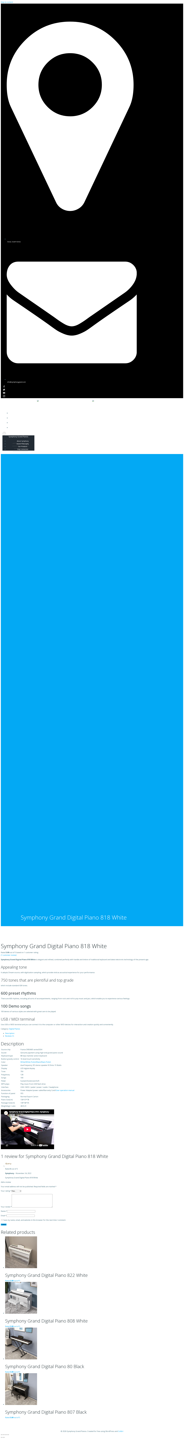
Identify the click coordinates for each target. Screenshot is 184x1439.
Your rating (6, 1191)
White (22, 1062)
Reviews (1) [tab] (9, 1036)
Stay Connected (94, 428)
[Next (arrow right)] (4, 1437)
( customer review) (9, 955)
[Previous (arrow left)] (2, 1437)
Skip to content (7, 2)
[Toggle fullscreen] (4, 1434)
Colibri (120, 1431)
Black (38, 1062)
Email (3, 1215)
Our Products (94, 423)
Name (4, 1211)
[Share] (6, 1434)
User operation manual (65, 1090)
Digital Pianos (14, 1029)
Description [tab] (9, 1033)
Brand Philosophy (94, 418)
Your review (6, 1207)
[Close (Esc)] (8, 1434)
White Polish (31, 1062)
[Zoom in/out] (2, 1434)
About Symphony (94, 413)
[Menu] (92, 433)
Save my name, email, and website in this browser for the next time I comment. (34, 1220)
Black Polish (46, 1062)
